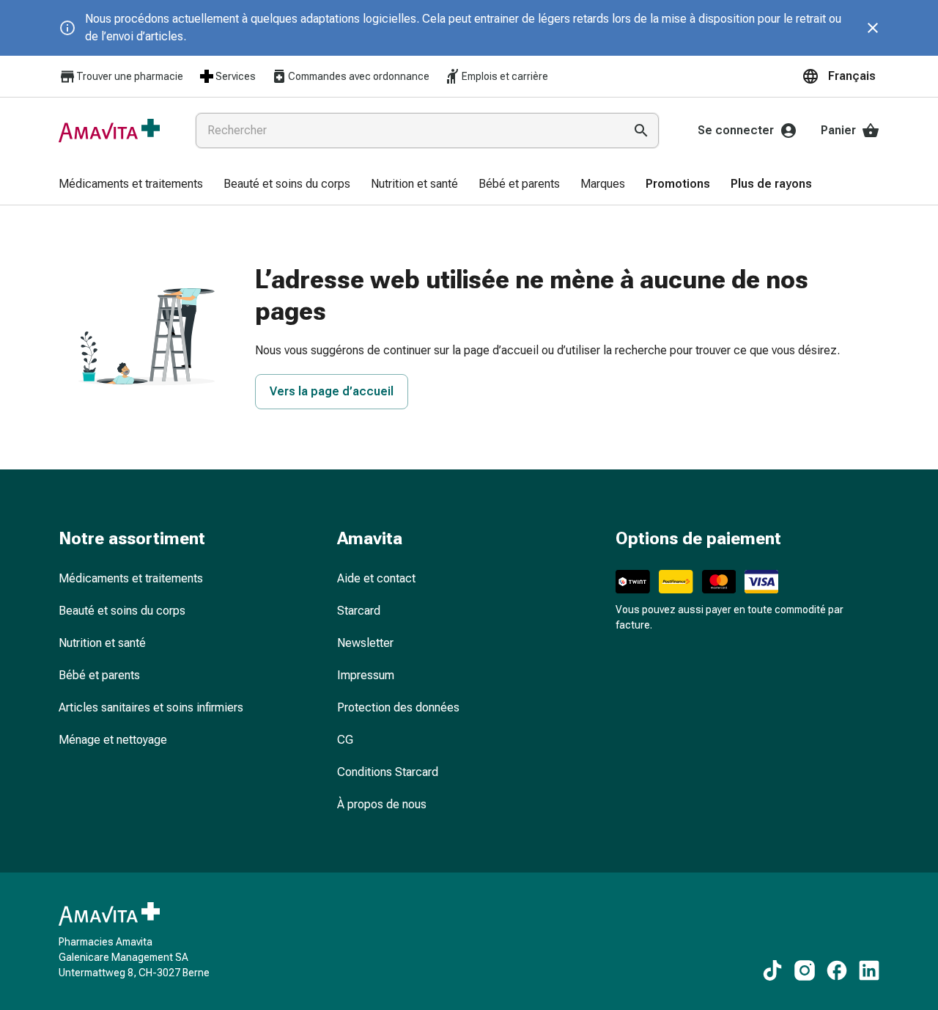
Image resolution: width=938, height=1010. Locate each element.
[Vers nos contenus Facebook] (837, 970)
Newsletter (365, 643)
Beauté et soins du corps (122, 611)
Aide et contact (376, 578)
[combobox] (407, 130)
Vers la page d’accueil (332, 391)
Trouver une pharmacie (129, 76)
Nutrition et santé (102, 643)
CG (345, 740)
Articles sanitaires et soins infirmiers (151, 707)
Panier (838, 130)
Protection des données (398, 707)
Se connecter (736, 130)
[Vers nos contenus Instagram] (804, 970)
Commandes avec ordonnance (358, 76)
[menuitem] (131, 184)
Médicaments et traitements (131, 578)
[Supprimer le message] (872, 27)
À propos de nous (381, 804)
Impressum (365, 675)
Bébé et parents (99, 675)
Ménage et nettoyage (113, 740)
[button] (840, 76)
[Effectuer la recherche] (641, 130)
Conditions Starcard (387, 772)
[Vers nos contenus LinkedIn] (869, 970)
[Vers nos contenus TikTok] (772, 970)
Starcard (358, 611)
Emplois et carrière (505, 76)
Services (235, 76)
